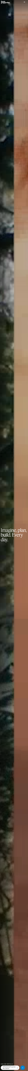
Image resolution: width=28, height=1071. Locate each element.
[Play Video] (22, 1068)
